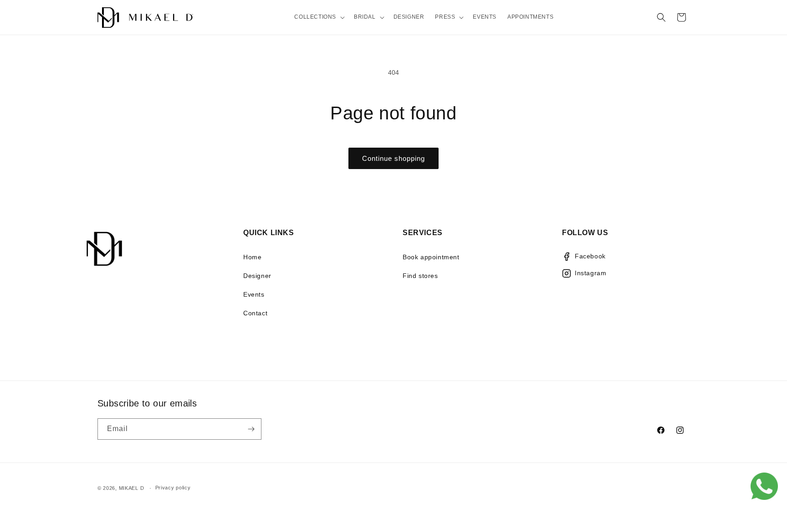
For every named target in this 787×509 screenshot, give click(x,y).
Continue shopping (393, 158)
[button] (318, 17)
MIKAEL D (131, 488)
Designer (257, 275)
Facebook (590, 256)
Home (252, 257)
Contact (255, 313)
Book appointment (431, 257)
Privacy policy (173, 487)
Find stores (420, 275)
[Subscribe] (251, 429)
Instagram (590, 273)
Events (254, 294)
